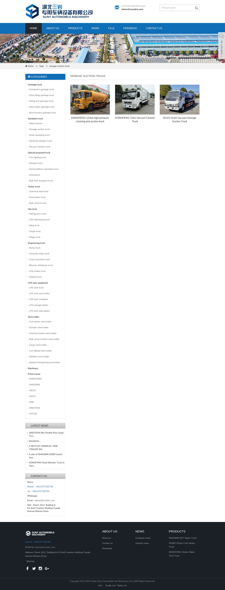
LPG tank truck (36, 287)
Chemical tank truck (38, 191)
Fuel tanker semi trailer (40, 321)
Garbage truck (35, 84)
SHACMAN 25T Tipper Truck (183, 538)
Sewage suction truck (39, 129)
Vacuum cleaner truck (39, 146)
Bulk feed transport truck (41, 180)
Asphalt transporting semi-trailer (44, 362)
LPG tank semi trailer (39, 293)
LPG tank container (38, 299)
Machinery (33, 368)
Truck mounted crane (39, 259)
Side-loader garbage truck (41, 107)
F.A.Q (111, 28)
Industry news (142, 543)
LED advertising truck (39, 219)
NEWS (139, 531)
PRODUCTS (177, 531)
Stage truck (34, 237)
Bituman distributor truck (41, 265)
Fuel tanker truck (37, 197)
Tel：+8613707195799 (38, 491)
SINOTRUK (34, 408)
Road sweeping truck (39, 135)
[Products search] (197, 8)
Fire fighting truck (37, 157)
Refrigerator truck (37, 213)
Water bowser (36, 123)
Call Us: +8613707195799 (38, 542)
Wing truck (34, 225)
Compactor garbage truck (41, 89)
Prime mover (34, 374)
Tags (42, 66)
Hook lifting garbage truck (41, 95)
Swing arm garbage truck (41, 101)
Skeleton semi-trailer (39, 356)
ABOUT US (109, 531)
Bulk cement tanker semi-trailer (44, 339)
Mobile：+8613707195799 (40, 486)
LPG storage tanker (38, 305)
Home (33, 28)
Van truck (32, 209)
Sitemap (30, 561)
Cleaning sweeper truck (40, 141)
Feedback (130, 28)
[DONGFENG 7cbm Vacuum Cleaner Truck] (135, 99)
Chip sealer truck (37, 271)
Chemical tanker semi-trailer (42, 333)
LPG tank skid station (39, 311)
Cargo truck (35, 231)
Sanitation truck (35, 118)
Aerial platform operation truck (43, 169)
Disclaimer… (35, 441)
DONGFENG (35, 379)
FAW (31, 402)
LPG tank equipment (38, 283)
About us (52, 28)
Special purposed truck (39, 152)
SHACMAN (34, 384)
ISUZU (32, 396)
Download (107, 548)
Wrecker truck (36, 163)
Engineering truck (36, 243)
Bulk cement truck (38, 203)
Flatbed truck (35, 277)
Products (75, 28)
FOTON (33, 413)
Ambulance (34, 175)
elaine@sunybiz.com (132, 9)
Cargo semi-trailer (38, 345)
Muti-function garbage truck (42, 112)
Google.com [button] (110, 585)
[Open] (221, 46)
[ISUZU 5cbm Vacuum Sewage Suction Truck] (179, 99)
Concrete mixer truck (39, 253)
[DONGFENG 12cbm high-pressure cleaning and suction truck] (90, 99)
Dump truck (34, 248)
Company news (142, 538)
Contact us (154, 28)
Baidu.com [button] (122, 585)
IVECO (32, 390)
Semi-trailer (33, 317)
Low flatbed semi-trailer (40, 350)
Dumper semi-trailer (39, 327)
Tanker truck (34, 186)
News (95, 28)
